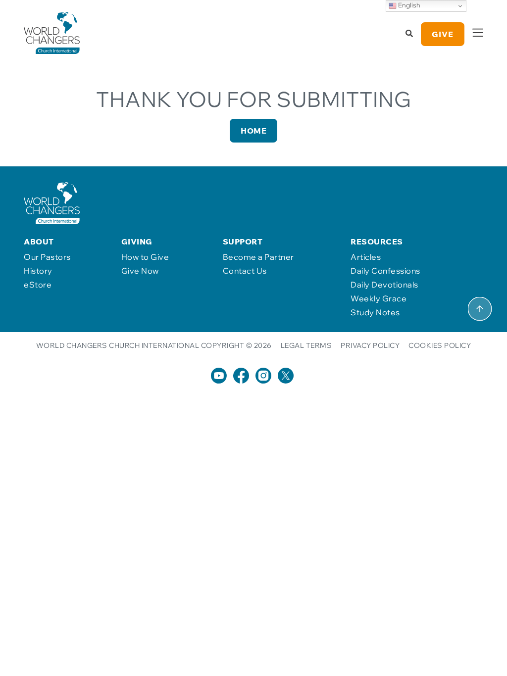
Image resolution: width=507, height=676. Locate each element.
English (408, 5)
